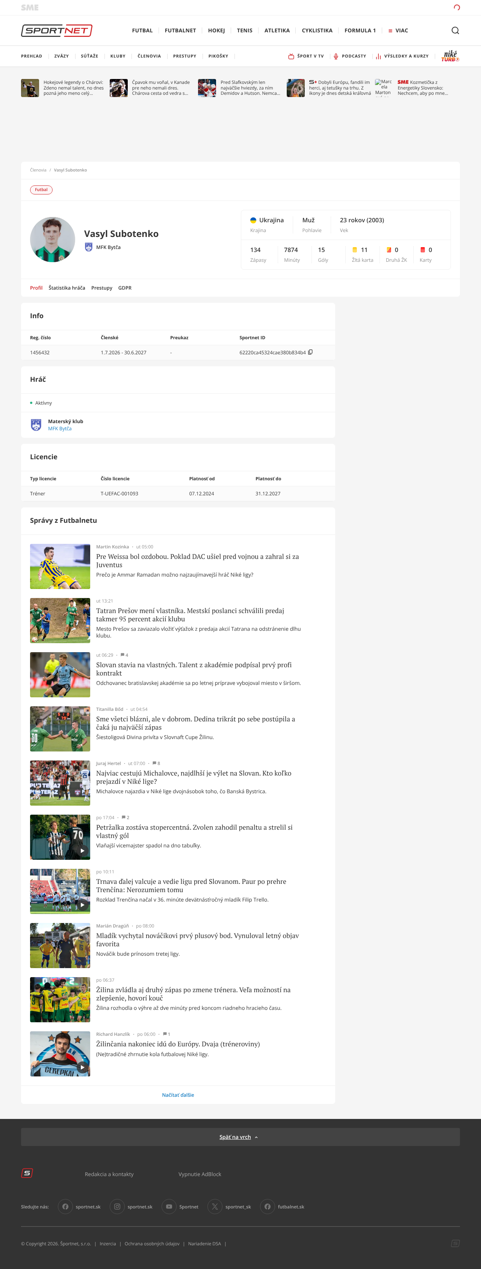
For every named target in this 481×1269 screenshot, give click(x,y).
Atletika (277, 30)
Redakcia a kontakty (109, 1174)
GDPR (125, 287)
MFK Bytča (108, 247)
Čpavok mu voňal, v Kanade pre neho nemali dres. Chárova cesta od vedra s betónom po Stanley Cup (161, 88)
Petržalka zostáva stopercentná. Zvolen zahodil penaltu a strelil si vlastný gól (194, 831)
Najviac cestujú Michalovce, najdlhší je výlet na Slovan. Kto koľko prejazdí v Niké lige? (193, 777)
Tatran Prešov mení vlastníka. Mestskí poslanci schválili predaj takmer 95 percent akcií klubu (190, 615)
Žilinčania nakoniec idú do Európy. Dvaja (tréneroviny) (178, 1044)
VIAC (402, 30)
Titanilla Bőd (109, 709)
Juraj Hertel (108, 763)
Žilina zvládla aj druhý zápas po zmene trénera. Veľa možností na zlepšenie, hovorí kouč (193, 994)
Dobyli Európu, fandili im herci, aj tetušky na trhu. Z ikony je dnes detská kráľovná (340, 88)
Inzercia (108, 1243)
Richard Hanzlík (113, 1034)
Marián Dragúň (112, 926)
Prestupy (101, 287)
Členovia (38, 170)
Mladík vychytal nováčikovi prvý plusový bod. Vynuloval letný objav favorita (197, 940)
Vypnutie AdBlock (199, 1174)
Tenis (245, 30)
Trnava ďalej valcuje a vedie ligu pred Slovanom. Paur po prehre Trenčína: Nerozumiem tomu (191, 885)
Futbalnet (180, 30)
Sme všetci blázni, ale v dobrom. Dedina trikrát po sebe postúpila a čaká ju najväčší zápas (195, 723)
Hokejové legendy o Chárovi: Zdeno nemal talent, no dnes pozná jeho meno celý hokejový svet (74, 88)
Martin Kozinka (112, 547)
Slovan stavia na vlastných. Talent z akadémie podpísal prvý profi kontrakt (194, 669)
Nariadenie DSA (204, 1243)
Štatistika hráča (67, 287)
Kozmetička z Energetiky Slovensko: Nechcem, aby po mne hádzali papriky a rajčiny (423, 88)
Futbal (142, 30)
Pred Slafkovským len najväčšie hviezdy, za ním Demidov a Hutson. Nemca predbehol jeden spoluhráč (249, 88)
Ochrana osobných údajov (152, 1243)
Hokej (216, 30)
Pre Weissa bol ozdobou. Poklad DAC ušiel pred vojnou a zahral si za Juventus (197, 561)
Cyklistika (317, 30)
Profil (36, 287)
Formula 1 (360, 30)
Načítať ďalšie (178, 1094)
